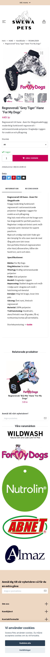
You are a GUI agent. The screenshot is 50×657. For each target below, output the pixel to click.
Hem (4, 62)
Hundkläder (20, 62)
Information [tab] (12, 210)
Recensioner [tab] (31, 210)
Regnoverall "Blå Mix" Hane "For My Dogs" (25, 419)
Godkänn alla (25, 643)
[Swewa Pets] (23, 33)
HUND (11, 62)
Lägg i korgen (32, 180)
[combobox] (25, 166)
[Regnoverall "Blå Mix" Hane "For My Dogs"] (25, 399)
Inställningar (25, 650)
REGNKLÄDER (34, 62)
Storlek (5, 161)
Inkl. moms (24, 2)
